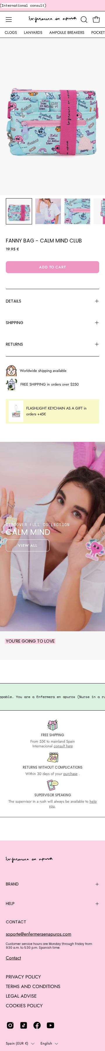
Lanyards (33, 32)
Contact (13, 958)
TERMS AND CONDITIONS (33, 986)
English (46, 1043)
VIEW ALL (27, 545)
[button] (83, 19)
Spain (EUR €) (17, 1043)
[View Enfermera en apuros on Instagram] (10, 1025)
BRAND (12, 884)
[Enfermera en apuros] (52, 19)
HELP (10, 903)
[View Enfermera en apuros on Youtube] (50, 1025)
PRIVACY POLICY (23, 976)
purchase (70, 773)
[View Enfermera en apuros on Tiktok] (23, 1025)
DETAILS (13, 301)
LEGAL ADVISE (21, 996)
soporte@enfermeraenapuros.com (38, 934)
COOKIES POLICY (24, 1005)
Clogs (11, 32)
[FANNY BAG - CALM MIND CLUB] (19, 211)
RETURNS (14, 344)
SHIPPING (14, 323)
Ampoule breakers (66, 32)
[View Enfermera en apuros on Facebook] (37, 1025)
